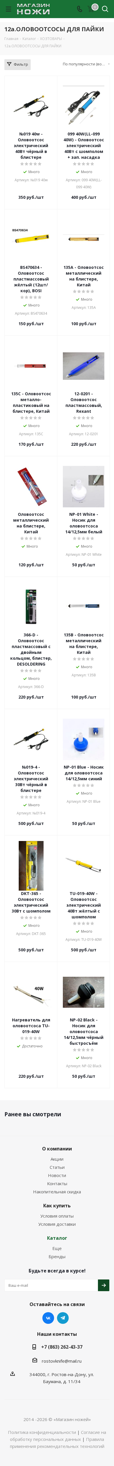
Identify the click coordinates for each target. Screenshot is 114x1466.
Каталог (57, 1238)
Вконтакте (48, 1318)
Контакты (57, 1183)
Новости (57, 1175)
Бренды (57, 1256)
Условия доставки (57, 1224)
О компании (57, 1148)
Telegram (63, 1318)
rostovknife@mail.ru (62, 1361)
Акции (57, 1159)
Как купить (57, 1205)
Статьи (57, 1167)
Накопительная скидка (57, 1192)
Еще (57, 1248)
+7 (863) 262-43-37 (61, 1347)
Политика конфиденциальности (42, 1432)
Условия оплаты (57, 1216)
